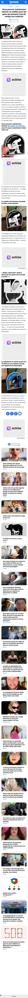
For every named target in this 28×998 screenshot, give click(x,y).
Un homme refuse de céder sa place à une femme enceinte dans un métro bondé (13, 643)
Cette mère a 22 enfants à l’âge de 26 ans (14, 517)
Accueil (11, 6)
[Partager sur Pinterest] (16, 413)
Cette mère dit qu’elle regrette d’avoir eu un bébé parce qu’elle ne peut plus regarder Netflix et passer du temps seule (13, 491)
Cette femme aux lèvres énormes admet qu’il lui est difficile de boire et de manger (13, 465)
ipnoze (14, 2)
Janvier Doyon (15, 19)
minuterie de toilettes (18, 396)
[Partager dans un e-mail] (20, 413)
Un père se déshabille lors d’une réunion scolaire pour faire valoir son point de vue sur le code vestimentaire (13, 668)
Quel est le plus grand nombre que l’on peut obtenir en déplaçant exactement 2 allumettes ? (13, 944)
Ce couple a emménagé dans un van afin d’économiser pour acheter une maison (14, 870)
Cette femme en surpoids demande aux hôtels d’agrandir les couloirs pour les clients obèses (14, 845)
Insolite (17, 6)
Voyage (5, 568)
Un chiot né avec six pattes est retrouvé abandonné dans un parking (14, 819)
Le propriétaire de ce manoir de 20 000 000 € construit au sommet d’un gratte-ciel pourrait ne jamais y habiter (13, 918)
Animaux (5, 823)
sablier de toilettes (17, 126)
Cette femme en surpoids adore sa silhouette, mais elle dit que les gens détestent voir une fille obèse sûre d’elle (14, 743)
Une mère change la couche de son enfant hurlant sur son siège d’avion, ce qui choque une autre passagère (14, 563)
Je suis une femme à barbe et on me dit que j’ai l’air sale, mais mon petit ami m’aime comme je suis (13, 770)
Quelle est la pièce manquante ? (9, 894)
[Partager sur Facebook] (8, 413)
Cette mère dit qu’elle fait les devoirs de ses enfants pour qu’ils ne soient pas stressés (13, 795)
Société (5, 496)
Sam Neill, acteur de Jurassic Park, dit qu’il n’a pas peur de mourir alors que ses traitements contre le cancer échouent (13, 617)
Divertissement (6, 622)
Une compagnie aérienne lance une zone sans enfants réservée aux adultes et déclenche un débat (13, 590)
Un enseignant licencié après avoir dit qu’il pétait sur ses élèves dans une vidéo (13, 694)
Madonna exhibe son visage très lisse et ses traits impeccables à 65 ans (13, 718)
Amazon (3, 107)
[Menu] (2, 2)
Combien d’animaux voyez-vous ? (13, 539)
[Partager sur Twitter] (12, 413)
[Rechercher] (25, 2)
